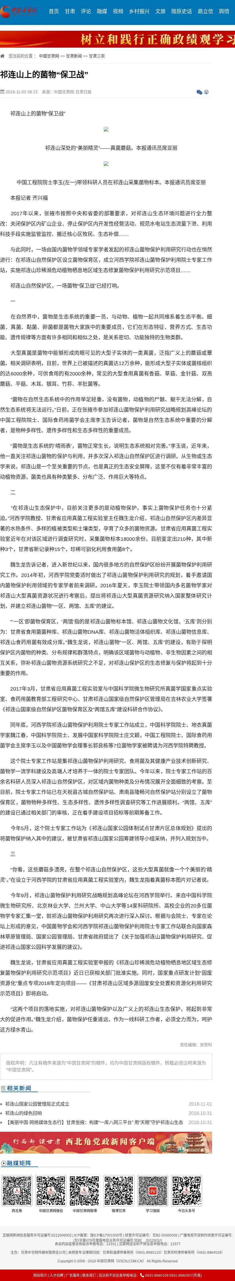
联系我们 (89, 1276)
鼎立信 (205, 11)
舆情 (224, 11)
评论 (86, 11)
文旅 (160, 11)
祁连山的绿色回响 (23, 1113)
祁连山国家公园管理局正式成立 (37, 1104)
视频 (118, 11)
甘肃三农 (97, 56)
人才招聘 (56, 1276)
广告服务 (73, 1276)
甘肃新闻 (74, 56)
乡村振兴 (139, 11)
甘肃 (70, 11)
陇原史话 (181, 11)
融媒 (102, 11)
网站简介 (40, 1276)
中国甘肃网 (49, 56)
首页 (54, 11)
